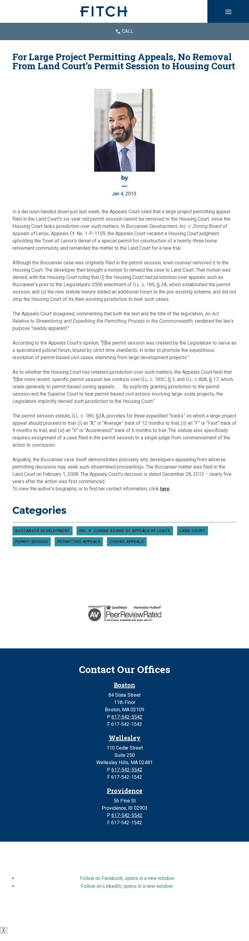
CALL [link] (127, 31)
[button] (228, 11)
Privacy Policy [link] (99, 915)
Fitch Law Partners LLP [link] (110, 908)
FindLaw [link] (206, 915)
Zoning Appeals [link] (127, 542)
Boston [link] (124, 685)
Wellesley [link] (125, 738)
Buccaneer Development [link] (42, 531)
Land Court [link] (192, 531)
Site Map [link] (70, 915)
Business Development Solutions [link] (153, 915)
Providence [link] (124, 791)
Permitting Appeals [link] (78, 542)
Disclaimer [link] (45, 915)
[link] (104, 11)
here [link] (164, 489)
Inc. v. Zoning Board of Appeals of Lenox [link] (124, 531)
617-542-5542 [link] (126, 717)
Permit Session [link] (31, 542)
